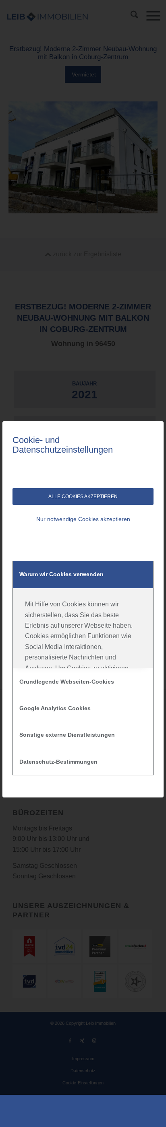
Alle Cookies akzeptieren (83, 496)
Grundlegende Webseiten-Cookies (66, 681)
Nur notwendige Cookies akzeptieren (83, 519)
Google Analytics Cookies (55, 708)
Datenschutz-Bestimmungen (58, 761)
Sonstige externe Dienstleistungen (67, 734)
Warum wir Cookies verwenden (61, 574)
